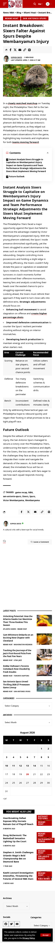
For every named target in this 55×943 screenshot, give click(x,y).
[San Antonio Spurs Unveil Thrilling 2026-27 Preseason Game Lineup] (44, 686)
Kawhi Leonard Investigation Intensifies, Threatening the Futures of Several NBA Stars (18, 875)
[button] (45, 935)
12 (20, 765)
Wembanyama (32, 500)
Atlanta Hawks (9, 629)
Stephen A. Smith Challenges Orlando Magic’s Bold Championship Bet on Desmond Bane (18, 857)
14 (34, 765)
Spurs (32, 496)
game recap (21, 492)
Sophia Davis (16, 57)
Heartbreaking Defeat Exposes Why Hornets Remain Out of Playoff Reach (18, 821)
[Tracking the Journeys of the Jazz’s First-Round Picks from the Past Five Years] (44, 654)
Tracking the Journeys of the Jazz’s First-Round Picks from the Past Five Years (17, 653)
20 (27, 774)
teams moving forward (25, 142)
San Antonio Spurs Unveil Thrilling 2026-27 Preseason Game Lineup (16, 684)
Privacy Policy (28, 938)
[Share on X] (15, 49)
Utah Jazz (18, 660)
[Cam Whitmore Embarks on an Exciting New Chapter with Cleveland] (44, 639)
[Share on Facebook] (10, 49)
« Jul (4, 798)
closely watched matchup (22, 103)
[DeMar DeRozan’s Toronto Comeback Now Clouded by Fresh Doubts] (44, 670)
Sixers (25, 496)
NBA (30, 492)
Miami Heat (11, 18)
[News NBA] (15, 4)
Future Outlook (16, 176)
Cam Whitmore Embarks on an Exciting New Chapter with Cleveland (18, 637)
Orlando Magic (43, 857)
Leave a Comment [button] (41, 542)
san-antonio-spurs (12, 496)
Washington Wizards (23, 644)
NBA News (44, 878)
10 (6, 765)
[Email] (20, 49)
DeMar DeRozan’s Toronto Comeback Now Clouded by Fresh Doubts (16, 669)
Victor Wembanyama (13, 500)
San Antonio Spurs (34, 18)
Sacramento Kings (45, 840)
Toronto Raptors (21, 676)
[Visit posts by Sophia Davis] (6, 59)
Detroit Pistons (43, 817)
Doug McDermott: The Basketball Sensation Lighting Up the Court (14, 838)
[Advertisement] (27, 576)
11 (13, 765)
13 (27, 765)
